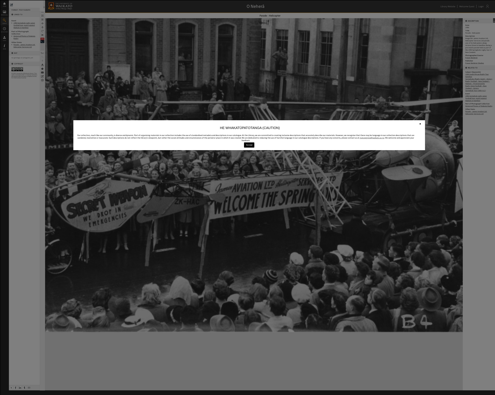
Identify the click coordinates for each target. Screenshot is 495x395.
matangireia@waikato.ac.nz (372, 137)
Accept (249, 145)
